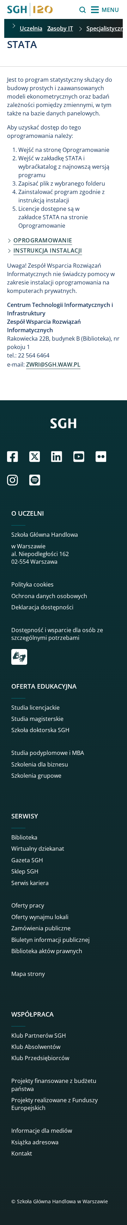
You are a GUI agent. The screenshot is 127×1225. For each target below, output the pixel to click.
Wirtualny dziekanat (37, 848)
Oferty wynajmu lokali (39, 917)
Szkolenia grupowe (36, 775)
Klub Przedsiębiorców (40, 1058)
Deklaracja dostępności (42, 607)
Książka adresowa (35, 1142)
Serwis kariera (30, 883)
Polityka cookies (32, 584)
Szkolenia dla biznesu (39, 764)
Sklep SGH (24, 871)
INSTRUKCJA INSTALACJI (47, 250)
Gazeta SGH (27, 860)
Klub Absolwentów (35, 1047)
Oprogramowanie (42, 240)
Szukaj (64, 10)
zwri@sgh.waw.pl (53, 364)
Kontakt (21, 1153)
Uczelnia (31, 28)
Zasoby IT (60, 28)
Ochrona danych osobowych (49, 596)
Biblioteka (24, 837)
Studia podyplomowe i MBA (47, 753)
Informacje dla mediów (41, 1130)
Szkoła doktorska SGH (40, 730)
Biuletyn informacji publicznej (50, 940)
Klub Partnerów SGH (38, 1035)
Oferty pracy (27, 905)
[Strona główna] (30, 9)
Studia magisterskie (37, 719)
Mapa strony (28, 974)
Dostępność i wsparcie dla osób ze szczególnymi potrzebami (57, 634)
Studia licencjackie (35, 707)
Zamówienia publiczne (41, 928)
